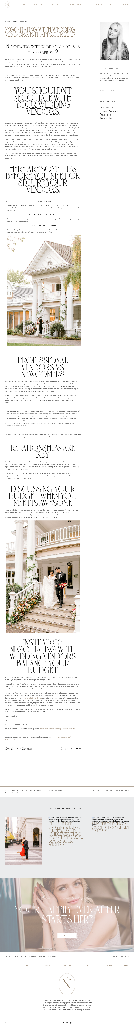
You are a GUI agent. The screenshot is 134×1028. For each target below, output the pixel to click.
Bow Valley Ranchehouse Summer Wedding (110, 791)
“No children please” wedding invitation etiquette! (57, 729)
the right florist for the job (33, 698)
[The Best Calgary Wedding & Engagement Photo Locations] (23, 841)
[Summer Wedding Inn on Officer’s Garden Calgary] (110, 841)
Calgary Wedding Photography (16, 22)
